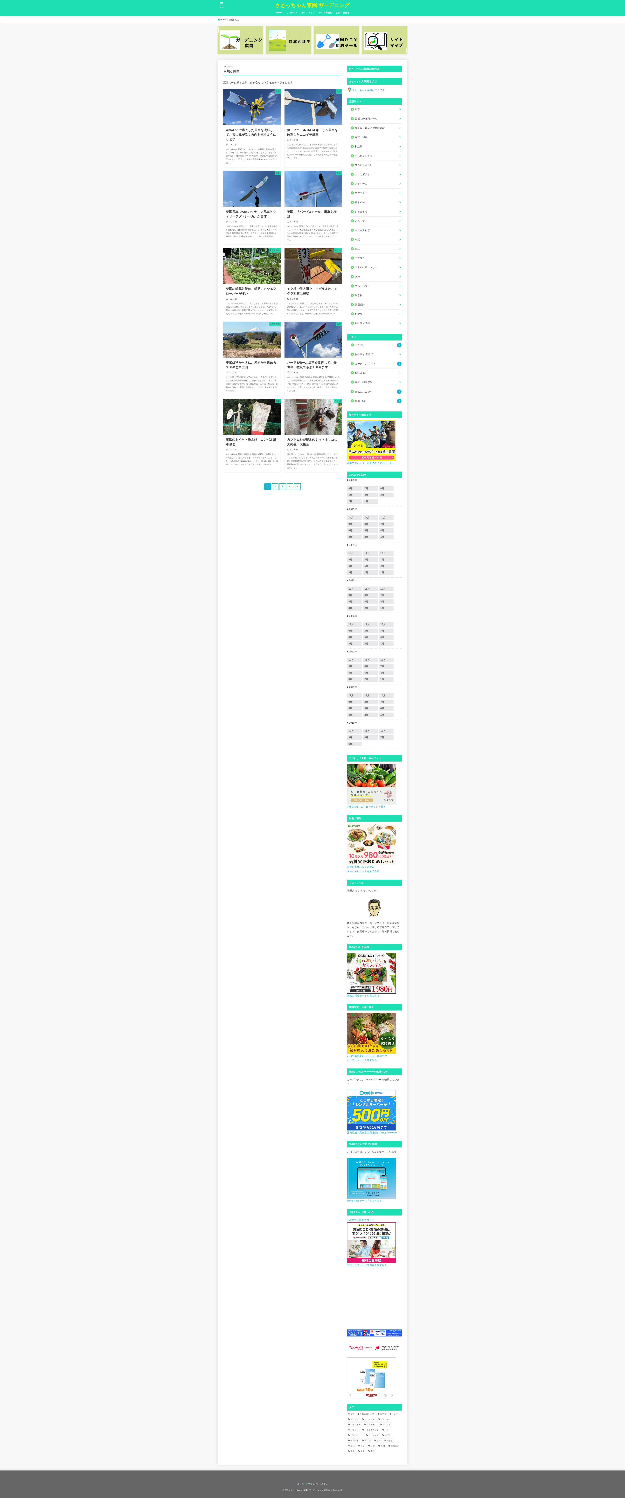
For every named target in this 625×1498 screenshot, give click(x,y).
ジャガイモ (356, 1424)
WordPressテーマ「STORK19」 (365, 1200)
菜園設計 (395, 1446)
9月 (350, 524)
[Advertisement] (374, 1300)
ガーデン (355, 1419)
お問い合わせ (342, 12)
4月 (366, 495)
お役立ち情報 (364, 354)
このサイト (291, 12)
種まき (390, 1440)
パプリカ (355, 1430)
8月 (350, 488)
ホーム (300, 1484)
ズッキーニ (372, 1424)
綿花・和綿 (361, 137)
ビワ (387, 1430)
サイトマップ (308, 12)
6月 (382, 488)
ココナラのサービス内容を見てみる (367, 1265)
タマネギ (387, 1424)
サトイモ (385, 1419)
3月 (382, 495)
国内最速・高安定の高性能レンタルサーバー (372, 1132)
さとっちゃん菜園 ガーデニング (312, 5)
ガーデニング (365, 363)
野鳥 (353, 1451)
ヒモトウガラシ (372, 1430)
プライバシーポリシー (319, 1484)
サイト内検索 (325, 12)
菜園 (360, 400)
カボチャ (396, 1414)
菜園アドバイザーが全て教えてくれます (369, 463)
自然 (373, 1446)
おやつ (383, 1414)
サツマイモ (370, 1419)
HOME (279, 12)
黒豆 (373, 1451)
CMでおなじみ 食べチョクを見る (366, 806)
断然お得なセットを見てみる (363, 995)
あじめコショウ (367, 1414)
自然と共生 (364, 391)
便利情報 (355, 1440)
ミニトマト (374, 1435)
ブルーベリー (357, 1435)
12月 (351, 517)
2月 (350, 501)
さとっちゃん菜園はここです (368, 90)
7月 (366, 488)
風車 (363, 1451)
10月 (383, 517)
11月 (367, 517)
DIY (359, 345)
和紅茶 (360, 373)
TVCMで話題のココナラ (360, 1220)
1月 (366, 501)
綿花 (353, 1446)
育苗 (363, 1446)
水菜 (379, 1440)
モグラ (388, 1435)
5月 (350, 495)
